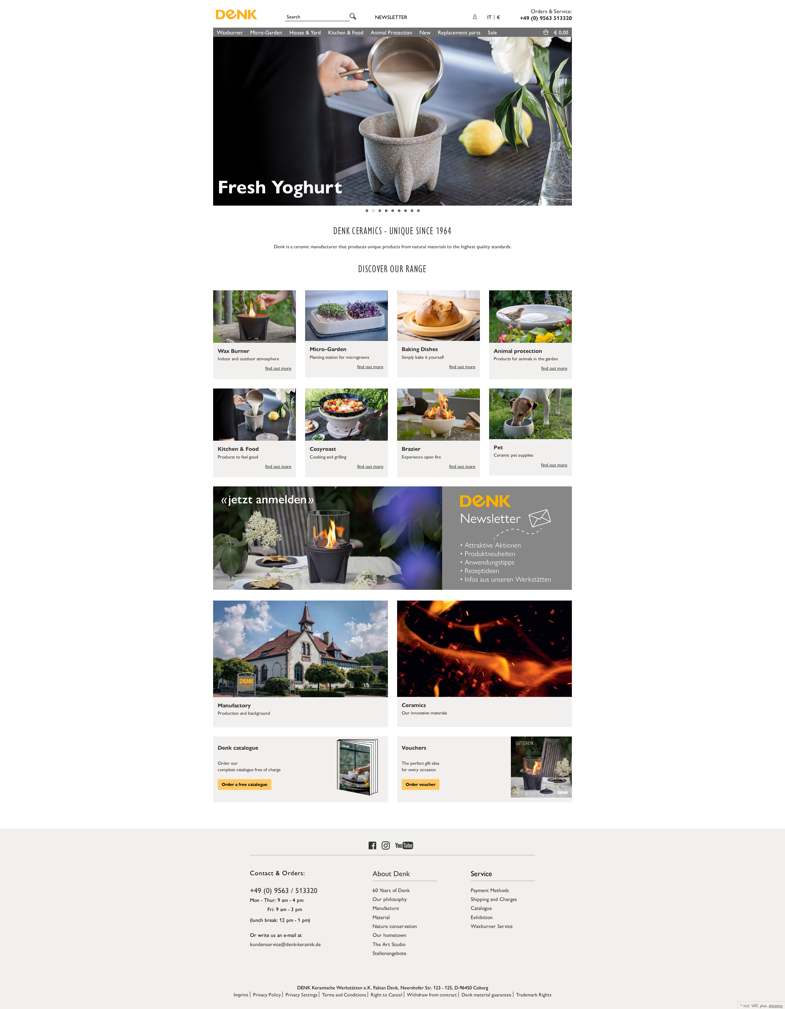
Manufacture (386, 907)
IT (493, 17)
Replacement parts (459, 32)
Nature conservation (395, 926)
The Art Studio (389, 944)
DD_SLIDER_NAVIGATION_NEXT (569, 121)
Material (381, 917)
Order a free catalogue (244, 784)
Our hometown (389, 934)
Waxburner (230, 32)
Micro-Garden (266, 32)
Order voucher (420, 784)
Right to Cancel (386, 994)
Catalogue (481, 907)
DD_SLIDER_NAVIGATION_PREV (216, 121)
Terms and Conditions (344, 994)
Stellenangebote (389, 953)
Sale (492, 32)
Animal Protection (391, 32)
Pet (498, 447)
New (425, 32)
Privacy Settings (301, 994)
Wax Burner (233, 351)
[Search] (354, 16)
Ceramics (414, 705)
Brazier (411, 449)
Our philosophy (390, 899)
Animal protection (518, 351)
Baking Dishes (420, 349)
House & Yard (305, 32)
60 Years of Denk (391, 890)
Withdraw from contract (432, 994)
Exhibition (482, 917)
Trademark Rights (533, 994)
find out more (278, 368)
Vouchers (414, 747)
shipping (776, 1005)
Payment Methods (490, 890)
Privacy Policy (267, 994)
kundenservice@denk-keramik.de (285, 944)
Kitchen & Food (345, 32)
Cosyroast (323, 449)
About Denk (391, 873)
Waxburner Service (492, 926)
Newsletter (391, 17)
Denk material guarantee (486, 994)
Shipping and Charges (494, 899)
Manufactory (234, 705)
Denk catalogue (238, 747)
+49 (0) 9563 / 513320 (283, 890)
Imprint (241, 994)
